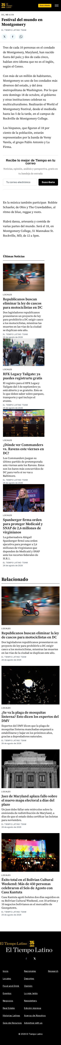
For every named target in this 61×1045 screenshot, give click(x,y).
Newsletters (30, 1000)
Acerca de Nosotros (35, 1015)
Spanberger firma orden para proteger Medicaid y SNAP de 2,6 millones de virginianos (23, 526)
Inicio (5, 971)
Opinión (28, 986)
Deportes (29, 978)
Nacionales (30, 971)
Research (53, 971)
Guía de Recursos (12, 1023)
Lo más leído (31, 993)
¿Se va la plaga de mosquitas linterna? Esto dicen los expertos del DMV (30, 716)
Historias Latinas (11, 1015)
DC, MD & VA (7, 15)
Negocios (8, 1000)
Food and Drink (11, 986)
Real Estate (9, 1008)
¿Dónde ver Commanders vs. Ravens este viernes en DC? (23, 448)
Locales (7, 295)
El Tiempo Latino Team (13, 30)
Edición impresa (32, 1008)
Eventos (7, 993)
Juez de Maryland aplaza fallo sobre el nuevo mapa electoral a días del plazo (29, 800)
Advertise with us (33, 1023)
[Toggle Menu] (57, 5)
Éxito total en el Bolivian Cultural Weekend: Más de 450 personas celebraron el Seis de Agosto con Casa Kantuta (27, 885)
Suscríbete (45, 5)
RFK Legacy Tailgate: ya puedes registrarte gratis (22, 375)
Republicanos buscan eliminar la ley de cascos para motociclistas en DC (22, 303)
